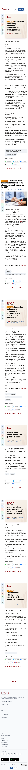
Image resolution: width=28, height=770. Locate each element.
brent (7, 474)
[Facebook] (5, 754)
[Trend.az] (5, 9)
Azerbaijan (8, 271)
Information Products (5, 735)
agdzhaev (23, 265)
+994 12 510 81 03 (4, 704)
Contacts (3, 723)
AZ (14, 767)
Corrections (3, 727)
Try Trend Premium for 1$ (13, 168)
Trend (6, 55)
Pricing (2, 733)
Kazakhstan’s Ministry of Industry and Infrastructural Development (14, 151)
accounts (8, 399)
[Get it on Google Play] (14, 759)
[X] (8, 754)
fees (24, 274)
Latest (2, 712)
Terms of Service (4, 740)
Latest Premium (4, 714)
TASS (23, 453)
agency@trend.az (4, 705)
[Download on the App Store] (5, 759)
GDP (7, 394)
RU (16, 767)
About (2, 719)
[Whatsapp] (2, 754)
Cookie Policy (4, 746)
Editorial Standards (5, 726)
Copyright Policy (4, 744)
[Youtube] (11, 754)
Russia (12, 474)
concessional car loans (11, 154)
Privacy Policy (4, 742)
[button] (2, 15)
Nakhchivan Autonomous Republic (13, 274)
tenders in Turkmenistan (11, 652)
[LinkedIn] (17, 754)
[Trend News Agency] (5, 693)
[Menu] (25, 9)
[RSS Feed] (20, 754)
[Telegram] (14, 754)
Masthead (3, 721)
